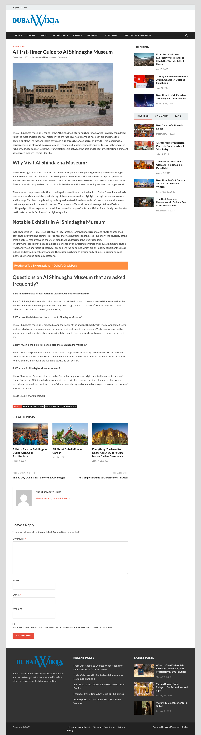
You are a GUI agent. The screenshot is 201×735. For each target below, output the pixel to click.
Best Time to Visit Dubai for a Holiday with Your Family (171, 97)
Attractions (60, 35)
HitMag (184, 727)
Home (18, 35)
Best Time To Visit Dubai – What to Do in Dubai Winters (170, 183)
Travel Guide (69, 406)
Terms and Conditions (104, 727)
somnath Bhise (41, 57)
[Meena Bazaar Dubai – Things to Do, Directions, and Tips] (144, 684)
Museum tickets (53, 406)
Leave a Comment (58, 57)
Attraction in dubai (33, 406)
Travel (31, 35)
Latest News (111, 35)
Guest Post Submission (137, 35)
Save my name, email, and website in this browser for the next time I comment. (63, 627)
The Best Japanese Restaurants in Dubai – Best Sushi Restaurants (171, 202)
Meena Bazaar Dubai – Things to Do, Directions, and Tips (172, 687)
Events (77, 35)
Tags (178, 116)
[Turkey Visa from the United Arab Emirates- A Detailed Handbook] (144, 76)
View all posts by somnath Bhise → (52, 498)
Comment (19, 539)
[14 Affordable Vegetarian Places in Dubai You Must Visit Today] (144, 142)
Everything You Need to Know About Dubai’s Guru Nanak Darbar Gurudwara (108, 453)
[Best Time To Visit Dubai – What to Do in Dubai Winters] (144, 180)
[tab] (143, 116)
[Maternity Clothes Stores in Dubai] (144, 702)
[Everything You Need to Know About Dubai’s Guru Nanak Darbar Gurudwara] (110, 445)
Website (17, 609)
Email (17, 595)
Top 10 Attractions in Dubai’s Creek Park (52, 265)
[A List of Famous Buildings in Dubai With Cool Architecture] (30, 445)
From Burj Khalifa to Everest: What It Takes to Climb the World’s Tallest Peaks (170, 59)
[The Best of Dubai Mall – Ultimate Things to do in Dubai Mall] (144, 161)
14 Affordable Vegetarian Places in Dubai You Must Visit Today (170, 146)
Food (44, 35)
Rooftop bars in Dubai (79, 727)
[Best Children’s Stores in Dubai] (144, 125)
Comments (161, 116)
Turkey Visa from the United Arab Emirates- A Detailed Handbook (172, 79)
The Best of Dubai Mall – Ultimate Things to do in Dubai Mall (169, 164)
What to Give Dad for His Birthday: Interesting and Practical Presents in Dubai (171, 668)
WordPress (170, 727)
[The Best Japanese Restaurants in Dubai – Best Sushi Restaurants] (144, 199)
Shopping (92, 35)
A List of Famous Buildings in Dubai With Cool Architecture (30, 453)
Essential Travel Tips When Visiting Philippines (98, 693)
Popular (143, 116)
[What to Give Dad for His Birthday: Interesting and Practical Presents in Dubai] (144, 665)
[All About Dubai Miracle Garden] (70, 445)
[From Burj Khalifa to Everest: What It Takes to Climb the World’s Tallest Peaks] (144, 54)
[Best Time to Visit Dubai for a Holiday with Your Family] (144, 95)
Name (17, 580)
